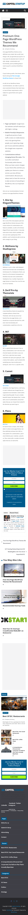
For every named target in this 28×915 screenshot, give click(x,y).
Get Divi (5, 218)
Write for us (5, 823)
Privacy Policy (20, 810)
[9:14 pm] (13, 743)
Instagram (12, 805)
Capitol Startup (12, 809)
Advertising (5, 832)
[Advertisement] (14, 109)
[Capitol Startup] (3, 10)
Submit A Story (6, 827)
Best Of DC (5, 712)
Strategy (5, 32)
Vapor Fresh (20, 517)
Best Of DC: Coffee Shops (17, 740)
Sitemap (3, 812)
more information (19, 491)
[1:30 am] (13, 735)
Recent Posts (14, 513)
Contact (3, 837)
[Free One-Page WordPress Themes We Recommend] (14, 565)
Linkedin (4, 805)
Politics (3, 887)
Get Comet (6, 385)
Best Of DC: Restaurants (14, 716)
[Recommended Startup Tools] (14, 591)
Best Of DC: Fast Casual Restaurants (19, 732)
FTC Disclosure (13, 810)
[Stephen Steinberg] (7, 516)
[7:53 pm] (13, 755)
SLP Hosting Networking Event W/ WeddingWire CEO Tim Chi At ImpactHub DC (15, 551)
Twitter (18, 803)
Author (6, 513)
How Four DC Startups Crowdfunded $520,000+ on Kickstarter (13, 631)
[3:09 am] (3, 584)
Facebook (12, 803)
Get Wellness (6, 265)
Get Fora (5, 424)
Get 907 (5, 346)
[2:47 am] (3, 719)
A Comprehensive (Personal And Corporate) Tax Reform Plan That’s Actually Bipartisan (19, 751)
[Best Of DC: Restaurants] (14, 703)
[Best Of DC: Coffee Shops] (6, 741)
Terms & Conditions (5, 810)
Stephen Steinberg (10, 49)
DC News (4, 882)
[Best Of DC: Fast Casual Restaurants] (6, 733)
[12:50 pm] (3, 608)
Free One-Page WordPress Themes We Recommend (14, 542)
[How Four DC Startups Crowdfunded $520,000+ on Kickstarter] (14, 615)
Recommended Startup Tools (14, 606)
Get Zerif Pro (6, 308)
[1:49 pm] (3, 635)
